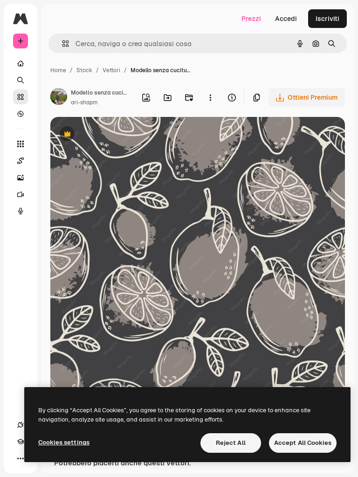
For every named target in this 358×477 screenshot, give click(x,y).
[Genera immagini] (20, 177)
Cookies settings (64, 442)
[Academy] (20, 441)
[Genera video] (20, 194)
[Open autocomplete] (62, 43)
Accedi (286, 18)
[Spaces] (20, 160)
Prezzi (251, 18)
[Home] (20, 63)
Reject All (231, 443)
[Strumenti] (20, 143)
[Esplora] (20, 113)
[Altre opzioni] (210, 97)
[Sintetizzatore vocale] (20, 211)
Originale (112, 134)
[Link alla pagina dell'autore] (58, 98)
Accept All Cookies (302, 443)
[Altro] (20, 458)
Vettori (111, 70)
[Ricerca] (20, 80)
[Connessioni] (20, 424)
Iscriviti (327, 18)
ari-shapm (84, 102)
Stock (84, 70)
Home (58, 70)
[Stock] (20, 96)
